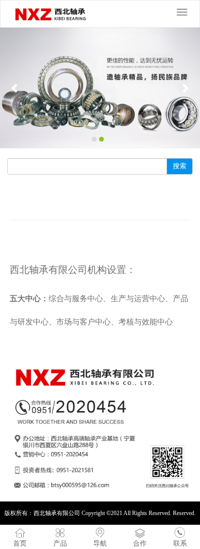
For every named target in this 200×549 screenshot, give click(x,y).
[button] (15, 88)
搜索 (179, 166)
